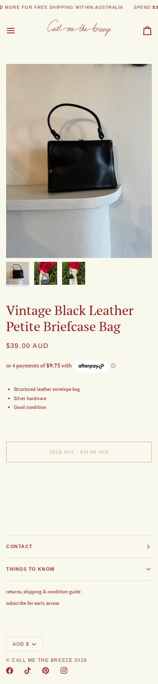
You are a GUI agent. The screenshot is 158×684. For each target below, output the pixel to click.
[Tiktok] (28, 670)
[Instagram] (64, 670)
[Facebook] (9, 670)
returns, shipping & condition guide (43, 591)
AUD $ (21, 644)
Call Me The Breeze (42, 660)
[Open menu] (17, 31)
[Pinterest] (45, 670)
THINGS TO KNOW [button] (30, 569)
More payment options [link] (29, 496)
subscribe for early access (32, 603)
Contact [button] (19, 546)
